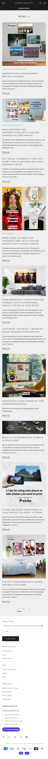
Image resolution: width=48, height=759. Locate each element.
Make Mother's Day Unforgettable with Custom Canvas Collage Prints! (20, 132)
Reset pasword (7, 658)
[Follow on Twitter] (9, 737)
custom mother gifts (12, 125)
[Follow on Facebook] (3, 737)
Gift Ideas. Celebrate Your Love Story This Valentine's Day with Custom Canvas (22, 162)
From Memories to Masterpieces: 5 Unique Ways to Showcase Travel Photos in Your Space (23, 303)
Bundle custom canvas (10, 688)
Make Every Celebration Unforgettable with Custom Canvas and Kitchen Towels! (20, 241)
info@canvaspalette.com (10, 710)
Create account (7, 651)
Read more (6, 93)
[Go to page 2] (28, 608)
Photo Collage (7, 695)
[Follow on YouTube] (26, 737)
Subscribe (10, 639)
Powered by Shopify (35, 743)
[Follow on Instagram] (15, 737)
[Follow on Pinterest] (21, 737)
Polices (4, 673)
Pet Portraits (6, 692)
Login (4, 655)
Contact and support (9, 669)
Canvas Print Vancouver (14, 69)
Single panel (6, 699)
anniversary (8, 233)
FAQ (3, 677)
